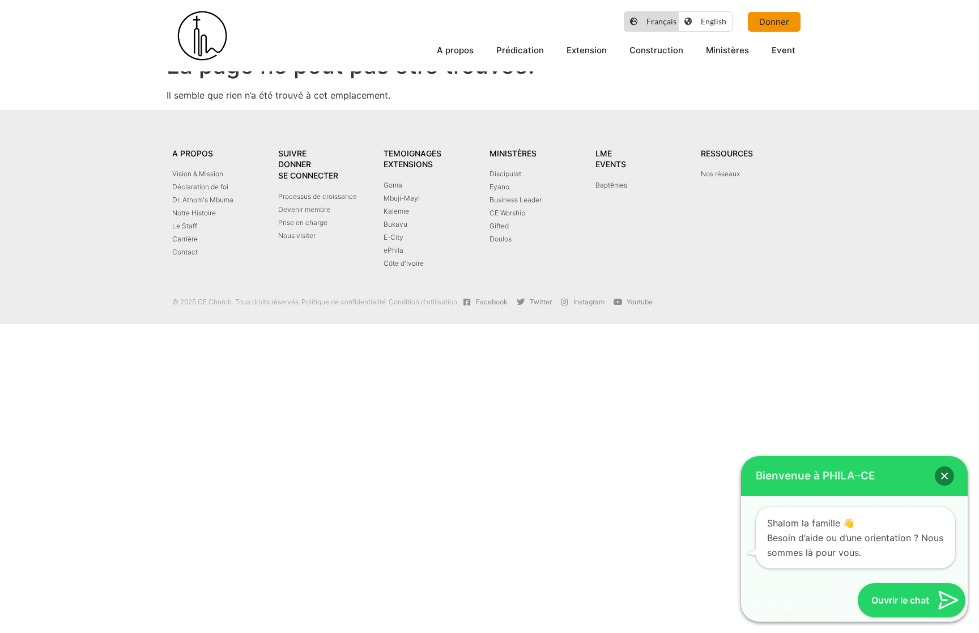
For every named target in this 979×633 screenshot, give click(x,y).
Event (783, 50)
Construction (656, 50)
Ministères (727, 50)
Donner (294, 164)
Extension (587, 50)
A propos (455, 50)
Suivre (292, 153)
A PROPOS (192, 153)
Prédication (520, 50)
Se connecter (308, 175)
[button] (944, 476)
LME (603, 153)
